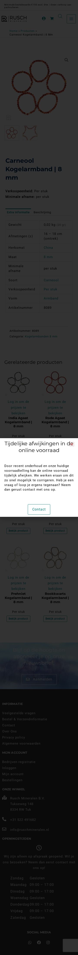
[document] (39, 477)
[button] (72, 444)
